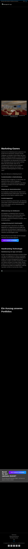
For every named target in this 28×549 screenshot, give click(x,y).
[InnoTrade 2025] (7, 316)
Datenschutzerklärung (14, 536)
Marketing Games (6, 327)
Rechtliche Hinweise (14, 537)
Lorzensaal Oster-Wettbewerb (5, 403)
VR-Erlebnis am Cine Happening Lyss (20, 403)
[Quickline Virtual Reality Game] (20, 316)
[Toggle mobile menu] (25, 5)
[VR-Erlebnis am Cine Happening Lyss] (20, 391)
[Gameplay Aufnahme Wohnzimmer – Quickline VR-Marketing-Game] (14, 108)
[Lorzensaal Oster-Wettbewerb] (7, 391)
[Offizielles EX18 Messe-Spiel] (20, 353)
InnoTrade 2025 (7, 326)
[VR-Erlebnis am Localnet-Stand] (20, 428)
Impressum (14, 534)
